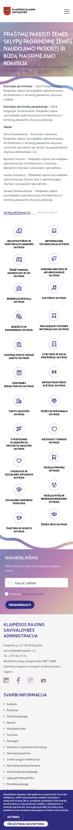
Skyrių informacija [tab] (17, 213)
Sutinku (13, 817)
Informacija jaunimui (18, 753)
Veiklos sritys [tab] (47, 213)
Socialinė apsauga (17, 716)
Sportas (11, 722)
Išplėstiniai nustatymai (25, 824)
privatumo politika (32, 594)
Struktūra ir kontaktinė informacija (27, 747)
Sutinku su (26, 594)
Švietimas (12, 710)
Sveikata (12, 704)
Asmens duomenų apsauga (22, 771)
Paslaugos (12, 741)
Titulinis (7, 63)
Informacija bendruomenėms (23, 765)
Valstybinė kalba (16, 728)
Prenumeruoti (20, 605)
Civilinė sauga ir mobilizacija (23, 759)
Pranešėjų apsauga (18, 784)
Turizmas (12, 734)
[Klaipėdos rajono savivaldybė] (19, 11)
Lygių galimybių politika (20, 778)
